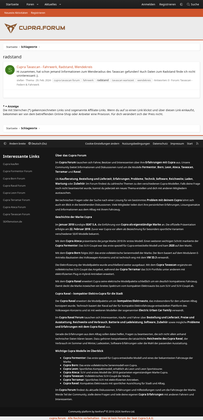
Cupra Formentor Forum (17, 171)
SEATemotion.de (12, 221)
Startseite (12, 4)
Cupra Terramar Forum (16, 200)
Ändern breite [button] (17, 143)
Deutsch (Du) (39, 143)
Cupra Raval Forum (14, 185)
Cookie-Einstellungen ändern (102, 143)
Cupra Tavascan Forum (16, 214)
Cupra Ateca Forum (14, 207)
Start (190, 143)
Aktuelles (51, 4)
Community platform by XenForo (101, 411)
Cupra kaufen (11, 164)
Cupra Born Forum (14, 178)
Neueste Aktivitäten (16, 12)
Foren (30, 4)
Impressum (177, 143)
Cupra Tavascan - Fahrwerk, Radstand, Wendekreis (54, 67)
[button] (38, 4)
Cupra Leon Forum (14, 193)
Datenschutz (160, 143)
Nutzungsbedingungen (136, 143)
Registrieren (38, 12)
